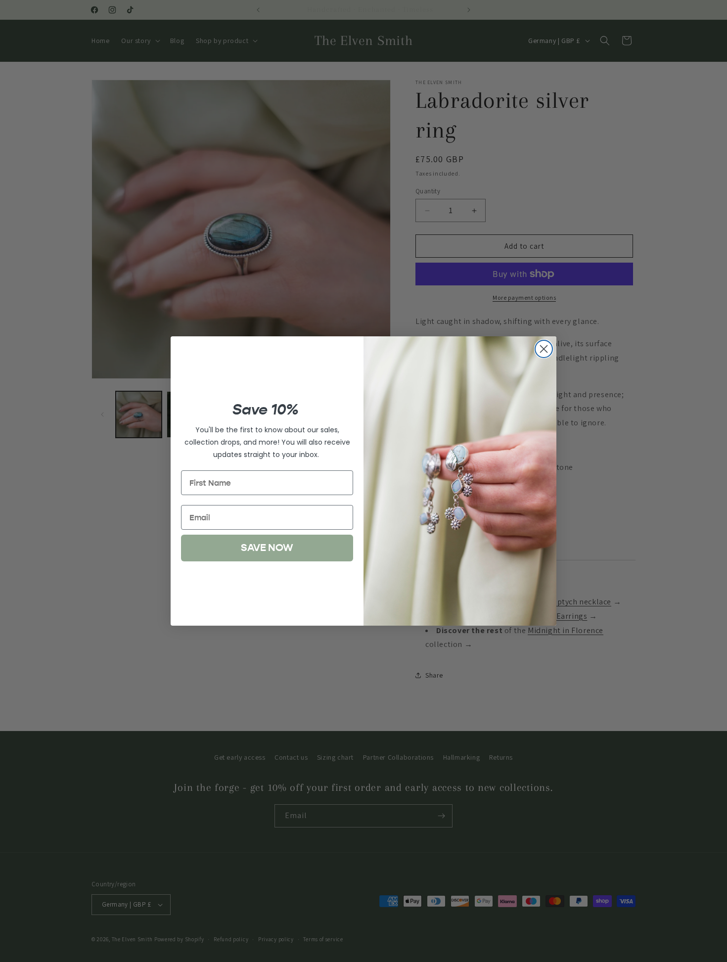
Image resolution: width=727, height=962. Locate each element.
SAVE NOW (267, 548)
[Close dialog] (543, 349)
